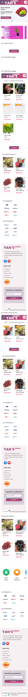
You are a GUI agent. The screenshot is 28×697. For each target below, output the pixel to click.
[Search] (22, 2)
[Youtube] (7, 643)
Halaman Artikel (6, 655)
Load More (14, 51)
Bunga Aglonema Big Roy (7, 532)
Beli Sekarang (6, 18)
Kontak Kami (5, 653)
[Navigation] (2, 2)
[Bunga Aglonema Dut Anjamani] (20, 525)
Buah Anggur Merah (6, 552)
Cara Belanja (5, 657)
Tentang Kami (5, 651)
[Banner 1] (12, 38)
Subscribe (13, 681)
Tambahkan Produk (7, 660)
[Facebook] (3, 643)
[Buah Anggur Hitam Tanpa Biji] (20, 546)
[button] (12, 20)
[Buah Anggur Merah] (7, 545)
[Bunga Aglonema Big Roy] (7, 525)
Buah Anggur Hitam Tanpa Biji (20, 554)
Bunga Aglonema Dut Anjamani (20, 532)
